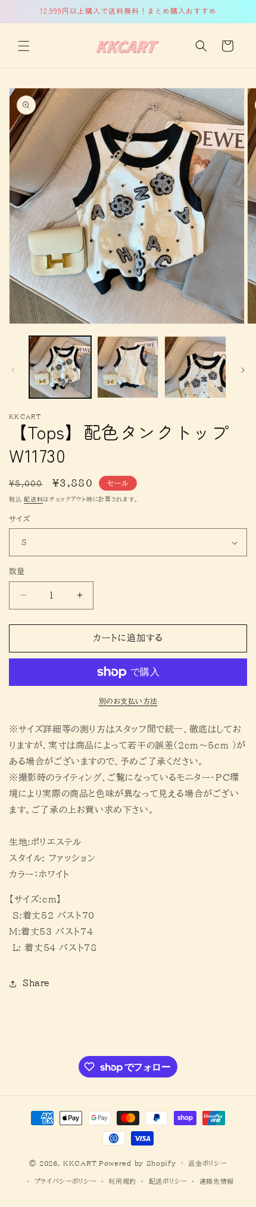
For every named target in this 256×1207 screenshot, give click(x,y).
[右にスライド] (243, 370)
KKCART (79, 1162)
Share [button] (36, 983)
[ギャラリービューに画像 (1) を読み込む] (60, 367)
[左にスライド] (13, 370)
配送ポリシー (168, 1181)
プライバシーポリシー (65, 1181)
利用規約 (122, 1181)
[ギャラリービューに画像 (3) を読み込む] (195, 367)
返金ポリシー (207, 1163)
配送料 (33, 499)
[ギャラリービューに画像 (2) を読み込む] (128, 367)
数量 (17, 571)
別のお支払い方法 (128, 700)
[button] (24, 46)
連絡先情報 (217, 1181)
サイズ (19, 519)
